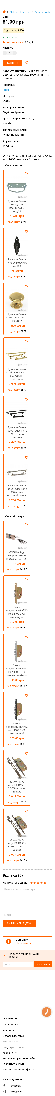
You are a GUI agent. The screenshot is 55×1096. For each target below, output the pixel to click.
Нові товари (10, 1041)
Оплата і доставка (13, 1036)
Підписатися (43, 964)
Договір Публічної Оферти (18, 1069)
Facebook (15, 1085)
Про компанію (11, 1024)
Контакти (8, 1030)
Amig (6, 89)
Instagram (16, 1091)
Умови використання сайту (19, 1058)
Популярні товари (13, 1047)
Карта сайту (10, 1052)
